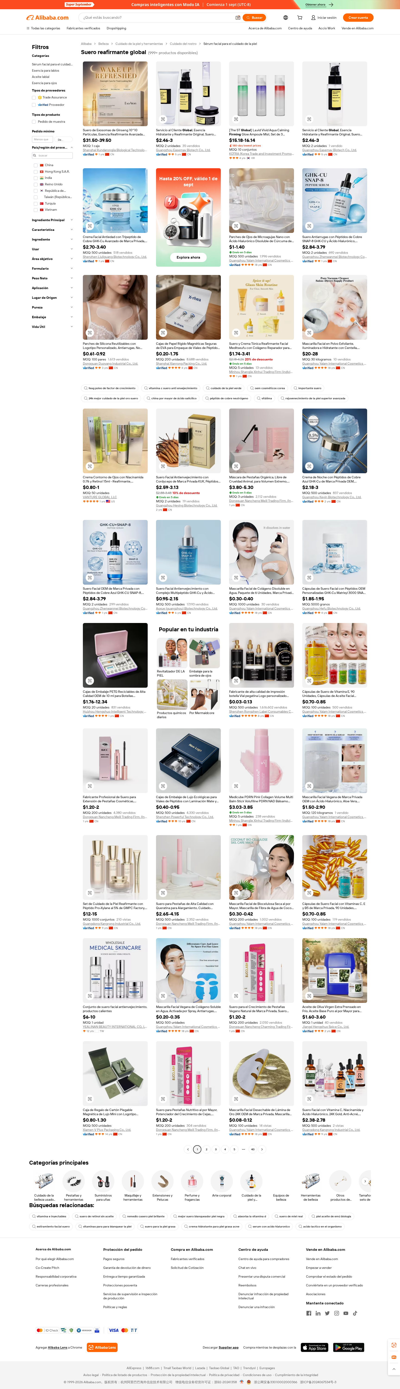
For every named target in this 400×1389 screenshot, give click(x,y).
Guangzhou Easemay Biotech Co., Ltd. (183, 150)
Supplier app (229, 1347)
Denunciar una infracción (256, 1307)
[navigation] (52, 597)
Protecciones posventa (120, 1285)
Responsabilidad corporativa (56, 1276)
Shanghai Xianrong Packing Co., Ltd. (181, 363)
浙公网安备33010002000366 (275, 1382)
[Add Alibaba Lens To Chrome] (102, 1347)
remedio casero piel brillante (146, 1216)
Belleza (103, 44)
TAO (236, 1368)
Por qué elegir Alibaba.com (55, 1259)
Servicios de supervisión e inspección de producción (130, 1296)
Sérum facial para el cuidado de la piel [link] (230, 44)
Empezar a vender (319, 1268)
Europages (267, 1368)
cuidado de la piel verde (226, 388)
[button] (238, 17)
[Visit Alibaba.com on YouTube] (346, 1313)
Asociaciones (315, 1294)
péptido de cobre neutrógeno (229, 398)
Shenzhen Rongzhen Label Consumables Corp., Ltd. (261, 711)
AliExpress (134, 1368)
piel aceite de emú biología (333, 1216)
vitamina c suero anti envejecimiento (173, 388)
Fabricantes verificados (187, 1259)
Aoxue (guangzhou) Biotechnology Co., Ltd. (187, 608)
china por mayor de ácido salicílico (174, 398)
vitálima (267, 398)
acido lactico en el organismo (322, 1226)
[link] (394, 1345)
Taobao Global (219, 1368)
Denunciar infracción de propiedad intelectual (263, 1296)
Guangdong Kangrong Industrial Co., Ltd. (112, 923)
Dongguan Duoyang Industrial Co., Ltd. (110, 363)
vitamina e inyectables (51, 1216)
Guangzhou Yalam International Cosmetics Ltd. (261, 260)
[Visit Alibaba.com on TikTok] (355, 1313)
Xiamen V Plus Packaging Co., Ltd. (107, 1130)
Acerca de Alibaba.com (53, 1249)
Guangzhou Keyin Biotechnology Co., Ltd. (331, 497)
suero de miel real (291, 1216)
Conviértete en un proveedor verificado (334, 1285)
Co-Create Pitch (47, 1268)
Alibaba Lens (57, 1347)
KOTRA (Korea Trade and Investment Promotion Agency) (261, 154)
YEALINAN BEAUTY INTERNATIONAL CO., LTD (115, 1027)
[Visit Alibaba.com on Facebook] (309, 1313)
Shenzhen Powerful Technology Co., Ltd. (185, 817)
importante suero (309, 388)
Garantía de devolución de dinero (127, 1268)
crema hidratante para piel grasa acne (214, 1226)
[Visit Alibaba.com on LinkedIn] (318, 1313)
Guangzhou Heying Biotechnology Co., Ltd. (186, 505)
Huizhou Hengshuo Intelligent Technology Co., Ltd (115, 711)
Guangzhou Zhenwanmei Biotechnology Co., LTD (334, 257)
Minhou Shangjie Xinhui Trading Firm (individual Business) (261, 372)
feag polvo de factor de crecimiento (112, 388)
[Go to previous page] (188, 1149)
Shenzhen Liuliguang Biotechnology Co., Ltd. (115, 257)
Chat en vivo (247, 1268)
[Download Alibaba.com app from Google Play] (348, 1347)
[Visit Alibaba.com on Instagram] (336, 1313)
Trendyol (249, 1368)
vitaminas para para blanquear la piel (107, 1226)
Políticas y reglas (115, 1307)
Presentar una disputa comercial (261, 1276)
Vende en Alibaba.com (322, 1259)
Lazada (200, 1368)
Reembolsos (247, 1285)
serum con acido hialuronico (271, 1226)
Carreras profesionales (52, 1285)
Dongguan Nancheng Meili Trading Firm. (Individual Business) (261, 501)
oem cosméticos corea (270, 388)
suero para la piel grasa (160, 1226)
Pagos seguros (114, 1259)
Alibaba (86, 44)
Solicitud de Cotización (187, 1268)
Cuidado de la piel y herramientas (139, 44)
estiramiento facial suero (53, 1226)
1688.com (152, 1368)
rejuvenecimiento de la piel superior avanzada (315, 398)
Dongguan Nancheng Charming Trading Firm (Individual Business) (261, 1027)
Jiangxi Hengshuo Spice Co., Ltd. (325, 1027)
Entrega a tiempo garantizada (124, 1276)
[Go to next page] (262, 1149)
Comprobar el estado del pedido (329, 1276)
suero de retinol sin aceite (97, 1216)
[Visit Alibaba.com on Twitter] (327, 1313)
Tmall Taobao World (177, 1368)
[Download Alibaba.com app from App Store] (314, 1347)
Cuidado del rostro (183, 44)
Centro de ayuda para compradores (263, 1259)
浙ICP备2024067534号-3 (318, 1382)
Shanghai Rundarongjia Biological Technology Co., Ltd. (115, 150)
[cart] (300, 18)
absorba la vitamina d (252, 1216)
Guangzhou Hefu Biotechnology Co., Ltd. (331, 608)
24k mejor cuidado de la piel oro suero (113, 398)
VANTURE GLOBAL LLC (100, 497)
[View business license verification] (242, 1382)
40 (253, 1149)
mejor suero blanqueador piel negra (201, 1216)
